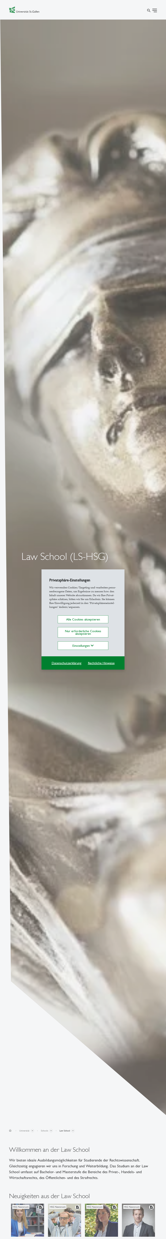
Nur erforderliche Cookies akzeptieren (83, 632)
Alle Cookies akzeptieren (83, 619)
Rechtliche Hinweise (101, 663)
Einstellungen (81, 646)
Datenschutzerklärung (66, 663)
